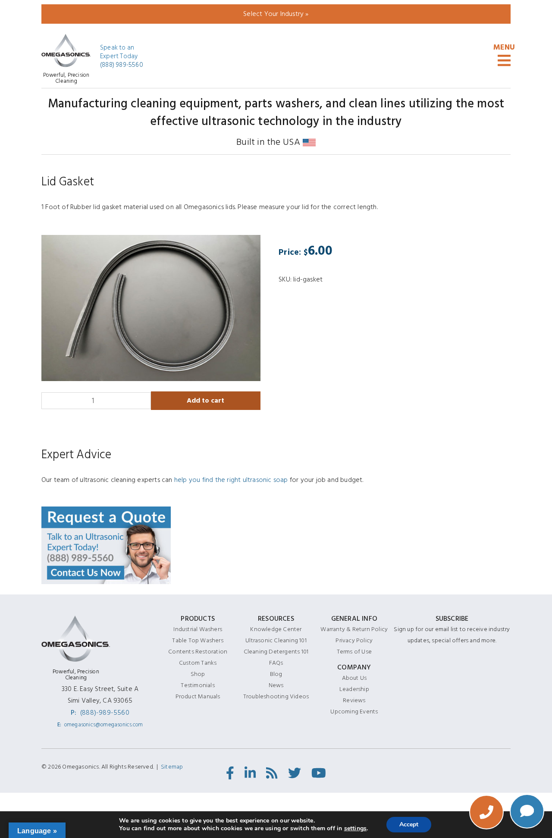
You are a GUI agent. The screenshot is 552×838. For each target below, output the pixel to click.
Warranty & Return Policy (354, 629)
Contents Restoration (197, 652)
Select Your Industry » (275, 13)
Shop (198, 674)
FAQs (276, 663)
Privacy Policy (354, 640)
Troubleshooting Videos (276, 696)
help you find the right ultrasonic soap (231, 479)
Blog (276, 674)
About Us (354, 678)
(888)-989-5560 (104, 712)
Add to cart (205, 400)
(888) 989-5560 (121, 65)
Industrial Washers (197, 629)
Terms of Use (354, 652)
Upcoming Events (354, 711)
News (276, 685)
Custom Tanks (197, 663)
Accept (408, 824)
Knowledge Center (275, 629)
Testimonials (197, 685)
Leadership (354, 689)
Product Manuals (198, 696)
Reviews (354, 700)
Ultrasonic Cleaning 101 (276, 640)
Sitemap (172, 767)
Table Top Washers (197, 640)
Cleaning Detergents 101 (276, 652)
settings (355, 828)
